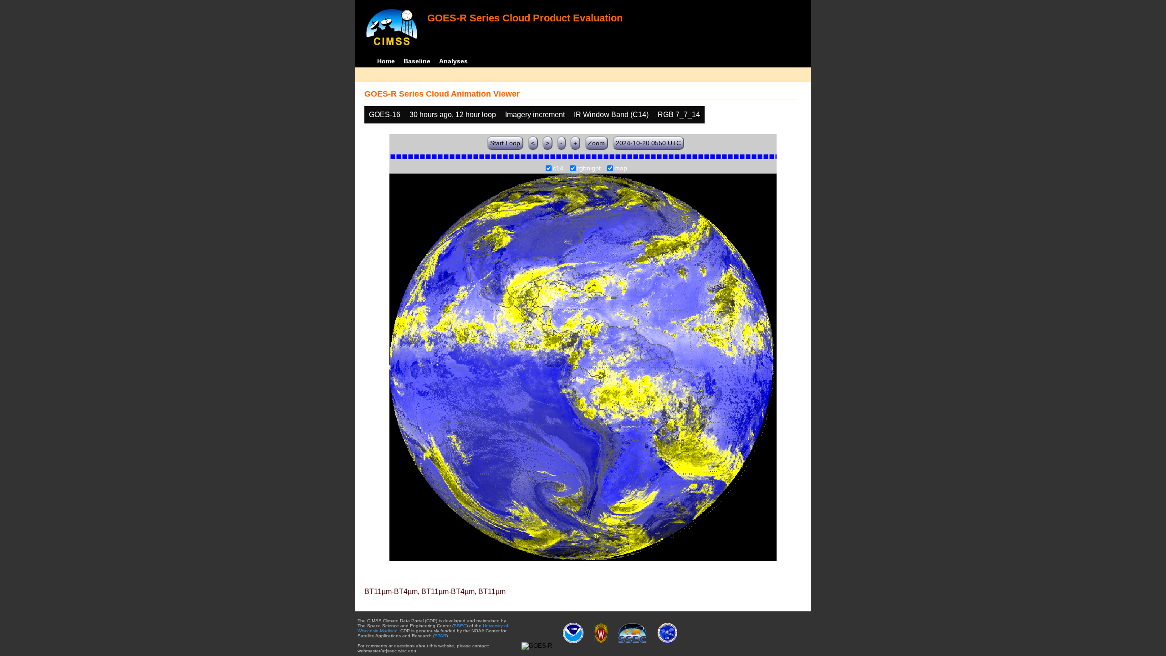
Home (386, 61)
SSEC (460, 625)
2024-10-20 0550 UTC (648, 143)
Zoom (596, 143)
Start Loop (505, 143)
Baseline (417, 61)
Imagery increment (535, 114)
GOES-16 (384, 114)
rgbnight (589, 168)
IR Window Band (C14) (611, 114)
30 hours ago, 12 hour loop (452, 114)
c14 (558, 168)
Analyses (453, 61)
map (620, 168)
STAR (440, 635)
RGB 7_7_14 (679, 114)
